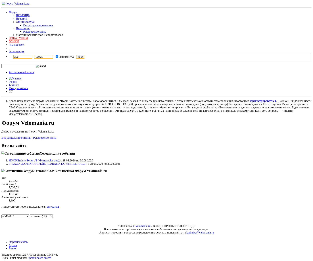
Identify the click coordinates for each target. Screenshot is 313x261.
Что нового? (16, 44)
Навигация (23, 28)
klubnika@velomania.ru (200, 232)
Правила (21, 18)
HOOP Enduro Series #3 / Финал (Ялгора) (34, 160)
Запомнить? (66, 56)
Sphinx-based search (39, 257)
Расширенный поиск (21, 72)
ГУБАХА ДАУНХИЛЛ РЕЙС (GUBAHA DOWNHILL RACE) (47, 163)
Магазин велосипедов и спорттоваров (39, 34)
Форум (13, 12)
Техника (14, 85)
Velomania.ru (143, 226)
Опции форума (25, 21)
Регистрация (16, 51)
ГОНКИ (14, 41)
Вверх (12, 248)
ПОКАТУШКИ (18, 38)
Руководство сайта (34, 31)
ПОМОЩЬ (23, 15)
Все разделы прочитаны (38, 25)
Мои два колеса (18, 88)
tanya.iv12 (53, 206)
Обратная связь (18, 241)
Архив (13, 245)
